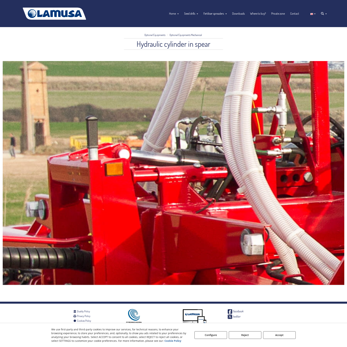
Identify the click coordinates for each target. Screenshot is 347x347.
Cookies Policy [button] (83, 320)
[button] (54, 13)
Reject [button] (245, 335)
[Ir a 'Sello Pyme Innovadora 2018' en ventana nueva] (134, 320)
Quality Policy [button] (83, 311)
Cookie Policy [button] (172, 340)
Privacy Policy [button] (83, 316)
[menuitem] (173, 13)
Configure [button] (211, 335)
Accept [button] (279, 335)
